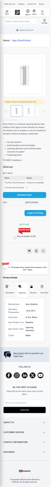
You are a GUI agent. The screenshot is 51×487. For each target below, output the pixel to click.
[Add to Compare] (43, 251)
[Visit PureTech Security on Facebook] (9, 375)
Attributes (22, 293)
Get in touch (18, 353)
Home (6, 40)
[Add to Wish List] (36, 251)
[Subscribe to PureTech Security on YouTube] (40, 375)
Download (44, 293)
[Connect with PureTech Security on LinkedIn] (25, 375)
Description (10, 293)
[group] (10, 120)
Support (21, 4)
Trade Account (9, 4)
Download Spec (24, 195)
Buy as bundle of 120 (26, 236)
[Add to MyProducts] (29, 251)
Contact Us (31, 4)
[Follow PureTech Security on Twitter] (33, 375)
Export (41, 4)
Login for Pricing (35, 213)
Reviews (33, 293)
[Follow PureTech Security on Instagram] (17, 375)
